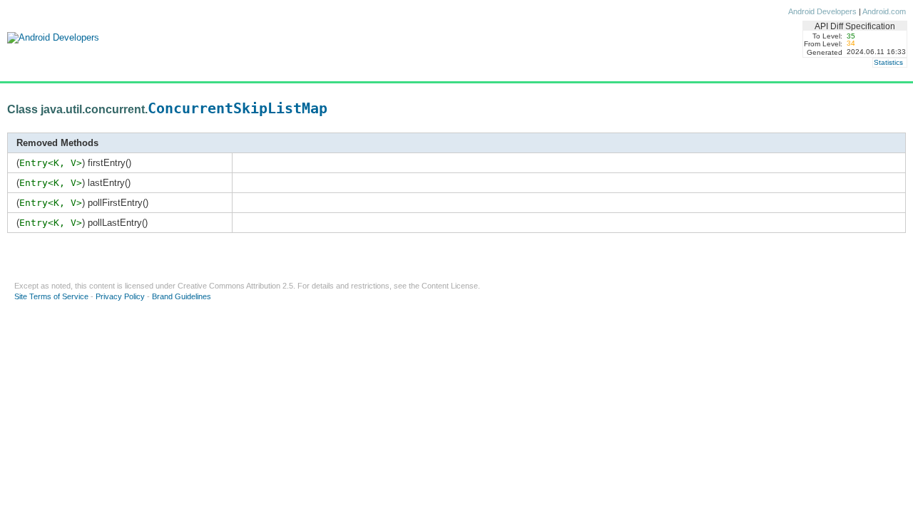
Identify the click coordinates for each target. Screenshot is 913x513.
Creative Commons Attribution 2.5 (235, 285)
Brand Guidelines (181, 296)
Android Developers (822, 11)
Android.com (884, 11)
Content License (450, 285)
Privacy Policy (120, 296)
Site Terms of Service (51, 296)
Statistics (888, 62)
